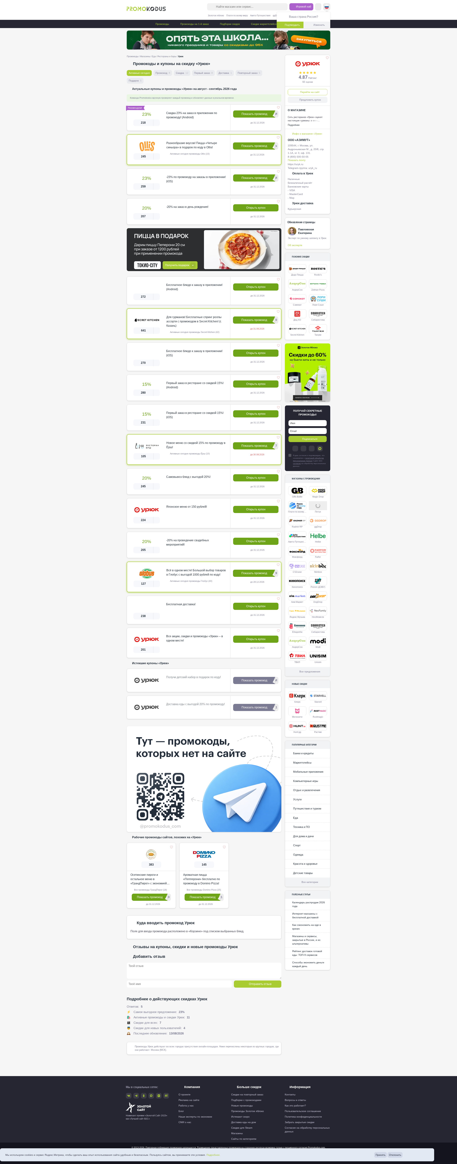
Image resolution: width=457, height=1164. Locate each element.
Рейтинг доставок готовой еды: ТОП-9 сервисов (307, 953)
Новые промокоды (242, 1105)
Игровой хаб (303, 6)
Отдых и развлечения (306, 790)
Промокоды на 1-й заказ (194, 24)
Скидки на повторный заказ (247, 1094)
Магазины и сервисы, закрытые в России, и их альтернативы (306, 940)
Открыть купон (255, 207)
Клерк (297, 702)
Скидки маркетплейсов (264, 24)
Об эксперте (295, 245)
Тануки (318, 335)
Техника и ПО (301, 826)
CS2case (297, 572)
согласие (297, 463)
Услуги (297, 799)
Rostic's (318, 275)
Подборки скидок (229, 24)
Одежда (297, 854)
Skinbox (318, 572)
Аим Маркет (297, 602)
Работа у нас (186, 1105)
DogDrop (317, 602)
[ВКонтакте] (303, 448)
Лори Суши (318, 305)
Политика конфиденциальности (303, 1116)
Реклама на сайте (189, 1100)
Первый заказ (203, 72)
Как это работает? (295, 1105)
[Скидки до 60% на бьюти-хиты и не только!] (307, 372)
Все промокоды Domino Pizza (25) (203, 890)
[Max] (320, 448)
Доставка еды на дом (243, 1122)
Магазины (145, 56)
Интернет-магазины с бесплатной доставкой (305, 915)
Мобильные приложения (307, 771)
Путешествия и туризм (306, 808)
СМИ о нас (185, 1122)
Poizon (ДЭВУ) (318, 587)
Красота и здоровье (304, 863)
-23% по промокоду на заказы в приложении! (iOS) (196, 179)
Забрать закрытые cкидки (299, 1122)
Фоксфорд (297, 557)
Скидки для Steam (241, 1127)
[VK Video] (159, 1096)
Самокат (297, 305)
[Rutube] (166, 1096)
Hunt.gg (297, 732)
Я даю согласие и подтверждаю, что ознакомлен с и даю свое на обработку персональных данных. (309, 460)
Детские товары (302, 873)
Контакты (290, 1094)
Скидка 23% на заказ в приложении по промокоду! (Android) (191, 115)
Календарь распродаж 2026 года (308, 904)
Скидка (182, 72)
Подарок (135, 80)
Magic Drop (318, 497)
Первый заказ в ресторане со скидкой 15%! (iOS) (195, 415)
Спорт (296, 845)
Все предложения (309, 671)
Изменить (319, 24)
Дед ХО (297, 320)
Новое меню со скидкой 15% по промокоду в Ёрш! (195, 445)
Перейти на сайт (310, 92)
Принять (380, 1154)
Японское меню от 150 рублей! (186, 506)
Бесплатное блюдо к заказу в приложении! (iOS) (194, 353)
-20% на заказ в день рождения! (187, 206)
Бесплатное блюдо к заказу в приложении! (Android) (194, 287)
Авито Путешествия (260, 15)
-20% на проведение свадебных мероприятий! (187, 542)
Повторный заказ (249, 72)
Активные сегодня (139, 72)
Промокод (162, 72)
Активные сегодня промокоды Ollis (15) (189, 154)
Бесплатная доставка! (180, 604)
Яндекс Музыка (297, 617)
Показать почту (296, 160)
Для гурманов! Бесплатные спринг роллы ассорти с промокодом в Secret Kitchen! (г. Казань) (194, 321)
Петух (318, 512)
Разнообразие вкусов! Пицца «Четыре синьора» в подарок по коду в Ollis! (191, 145)
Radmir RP (297, 527)
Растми (318, 732)
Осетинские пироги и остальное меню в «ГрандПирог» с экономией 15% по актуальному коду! (148, 879)
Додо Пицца (297, 275)
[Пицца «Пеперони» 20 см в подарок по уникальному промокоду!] (204, 249)
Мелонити (297, 717)
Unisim (318, 662)
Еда (154, 56)
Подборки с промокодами (246, 1100)
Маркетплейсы (302, 762)
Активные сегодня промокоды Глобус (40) (190, 581)
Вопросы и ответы (295, 1100)
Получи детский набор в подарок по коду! (193, 677)
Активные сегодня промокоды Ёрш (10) (189, 453)
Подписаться (309, 438)
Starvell (318, 702)
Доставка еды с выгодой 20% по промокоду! (195, 704)
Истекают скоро (240, 1116)
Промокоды (162, 24)
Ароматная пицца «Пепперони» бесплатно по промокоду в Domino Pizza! (201, 879)
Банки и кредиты (303, 753)
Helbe (318, 542)
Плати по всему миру (237, 15)
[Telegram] (295, 448)
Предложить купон (310, 99)
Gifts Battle (297, 497)
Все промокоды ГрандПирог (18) (150, 890)
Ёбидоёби (297, 632)
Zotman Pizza (318, 290)
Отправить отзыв (260, 983)
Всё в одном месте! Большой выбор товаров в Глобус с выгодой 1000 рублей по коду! (196, 572)
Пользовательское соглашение (303, 1111)
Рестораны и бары (166, 56)
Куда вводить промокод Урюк (166, 923)
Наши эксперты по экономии (195, 1116)
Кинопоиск (297, 587)
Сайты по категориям (243, 1138)
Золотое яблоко (216, 15)
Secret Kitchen (297, 335)
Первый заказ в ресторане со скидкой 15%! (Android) (195, 385)
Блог (181, 1111)
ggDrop (276, 15)
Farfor (318, 557)
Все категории (310, 882)
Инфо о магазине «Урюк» (307, 133)
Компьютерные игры (305, 780)
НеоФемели (318, 617)
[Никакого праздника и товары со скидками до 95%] (228, 40)
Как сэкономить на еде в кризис (306, 926)
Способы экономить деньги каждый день (308, 964)
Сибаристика (318, 320)
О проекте (184, 1094)
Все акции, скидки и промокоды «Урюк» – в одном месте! (194, 638)
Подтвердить (292, 24)
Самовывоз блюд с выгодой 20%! (188, 476)
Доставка (225, 72)
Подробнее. (213, 1154)
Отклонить (395, 1154)
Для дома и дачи (303, 836)
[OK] (312, 448)
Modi (318, 647)
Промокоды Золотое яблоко (247, 1111)
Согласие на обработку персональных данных (307, 1129)
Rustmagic (318, 717)
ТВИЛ (297, 662)
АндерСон (297, 290)
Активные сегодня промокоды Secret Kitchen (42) (194, 332)
